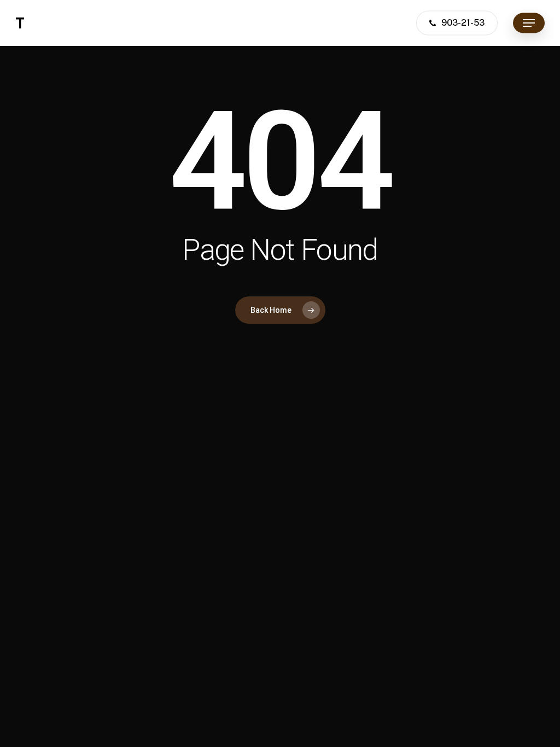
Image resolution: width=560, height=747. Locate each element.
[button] (529, 23)
